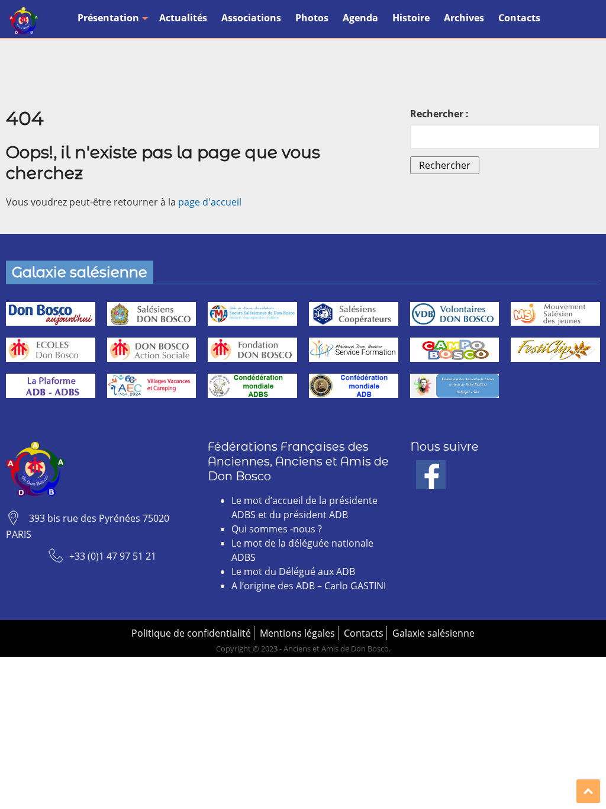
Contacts (519, 17)
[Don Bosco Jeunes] (555, 314)
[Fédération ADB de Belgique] (454, 386)
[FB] (431, 467)
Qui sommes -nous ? (276, 528)
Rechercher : (439, 113)
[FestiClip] (555, 350)
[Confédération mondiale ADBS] (252, 386)
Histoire (411, 17)
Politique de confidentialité (191, 633)
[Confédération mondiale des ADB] (353, 386)
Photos (311, 17)
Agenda (360, 17)
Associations (251, 17)
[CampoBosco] (454, 350)
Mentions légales (297, 633)
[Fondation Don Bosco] (252, 350)
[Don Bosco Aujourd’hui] (50, 314)
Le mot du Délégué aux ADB (293, 571)
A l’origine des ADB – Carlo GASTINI (308, 585)
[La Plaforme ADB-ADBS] (50, 386)
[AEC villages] (151, 386)
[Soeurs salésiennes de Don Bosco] (252, 314)
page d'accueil (209, 201)
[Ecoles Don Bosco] (50, 350)
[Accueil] (23, 21)
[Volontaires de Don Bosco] (454, 314)
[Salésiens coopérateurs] (353, 314)
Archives (464, 17)
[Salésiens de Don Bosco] (151, 314)
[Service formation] (353, 350)
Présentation (108, 17)
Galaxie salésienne (433, 633)
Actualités (183, 17)
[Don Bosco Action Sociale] (151, 350)
